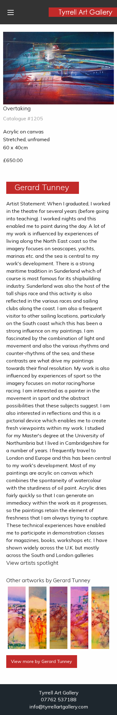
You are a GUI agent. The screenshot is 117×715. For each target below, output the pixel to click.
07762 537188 (58, 699)
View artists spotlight (32, 562)
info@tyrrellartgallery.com (58, 706)
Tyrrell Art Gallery (59, 692)
